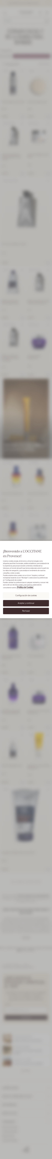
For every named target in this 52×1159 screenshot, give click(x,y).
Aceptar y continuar (26, 603)
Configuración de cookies (26, 595)
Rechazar (26, 611)
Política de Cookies (25, 587)
